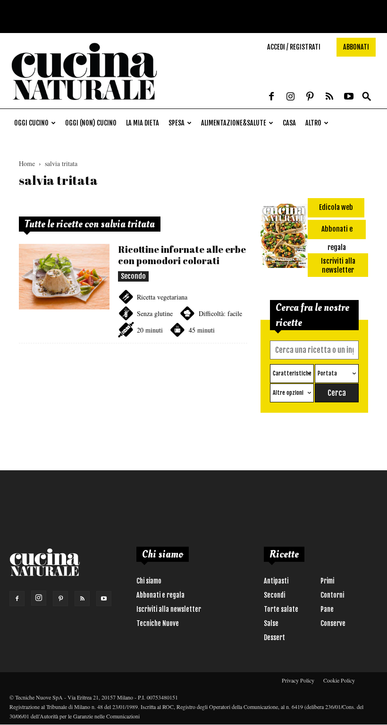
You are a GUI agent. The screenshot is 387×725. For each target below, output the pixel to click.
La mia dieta (142, 123)
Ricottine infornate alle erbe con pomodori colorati (182, 255)
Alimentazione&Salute (233, 123)
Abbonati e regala (160, 595)
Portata (327, 373)
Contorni (332, 595)
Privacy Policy (298, 680)
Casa (289, 123)
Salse (271, 623)
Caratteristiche (292, 373)
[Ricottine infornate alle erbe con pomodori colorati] (64, 276)
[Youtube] (349, 97)
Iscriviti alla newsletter (168, 609)
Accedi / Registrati (293, 47)
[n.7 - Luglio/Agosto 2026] (284, 237)
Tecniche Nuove (157, 623)
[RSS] (329, 97)
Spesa (176, 123)
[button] (367, 97)
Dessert (274, 637)
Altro (313, 123)
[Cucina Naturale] (84, 103)
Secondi (274, 595)
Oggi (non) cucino (91, 123)
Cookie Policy (339, 680)
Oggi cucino (31, 123)
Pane (327, 609)
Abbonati (356, 47)
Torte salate (281, 609)
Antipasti (276, 581)
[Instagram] (291, 97)
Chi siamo (148, 581)
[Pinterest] (310, 97)
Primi (327, 581)
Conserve (332, 623)
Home (27, 163)
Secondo (133, 276)
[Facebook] (271, 97)
